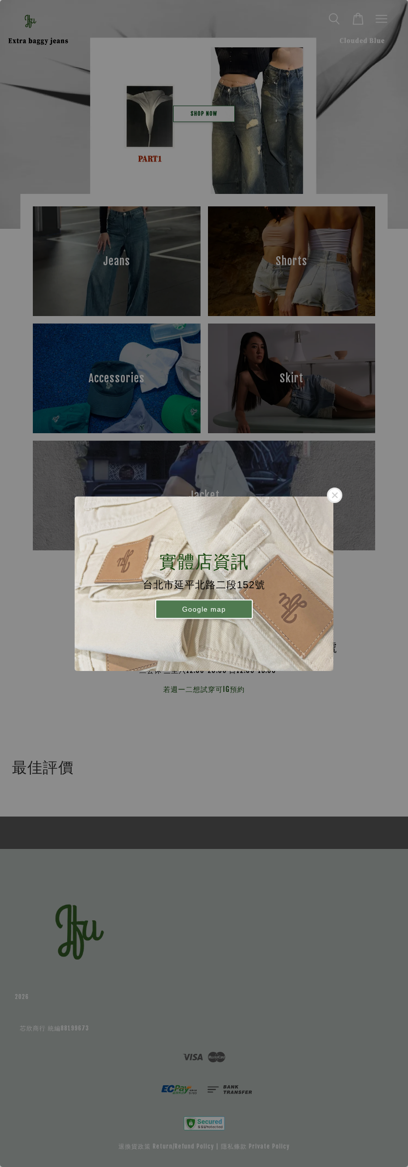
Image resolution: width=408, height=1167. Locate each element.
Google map (204, 609)
